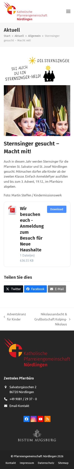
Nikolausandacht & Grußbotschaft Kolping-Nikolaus (48, 319)
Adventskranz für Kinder (15, 317)
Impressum (27, 463)
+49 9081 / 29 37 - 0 (23, 399)
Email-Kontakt (19, 406)
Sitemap (63, 463)
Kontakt (11, 463)
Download (56, 209)
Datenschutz (46, 463)
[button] (68, 11)
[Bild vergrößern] (37, 95)
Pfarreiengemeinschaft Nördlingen (35, 456)
